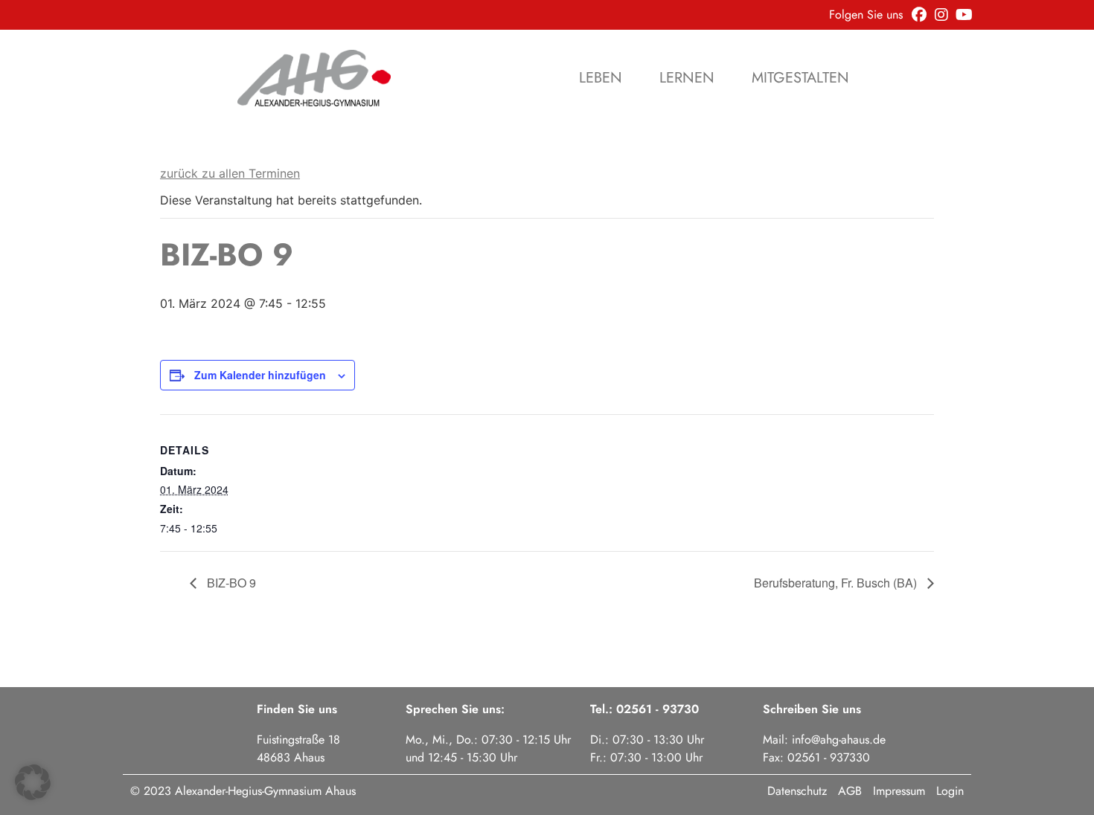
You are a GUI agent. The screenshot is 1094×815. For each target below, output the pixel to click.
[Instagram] (941, 14)
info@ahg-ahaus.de (839, 739)
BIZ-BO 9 (230, 582)
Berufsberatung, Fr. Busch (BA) (837, 582)
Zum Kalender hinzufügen (260, 374)
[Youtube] (963, 14)
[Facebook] (919, 14)
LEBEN (600, 78)
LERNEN (686, 78)
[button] (32, 782)
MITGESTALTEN (800, 78)
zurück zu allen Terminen (230, 173)
